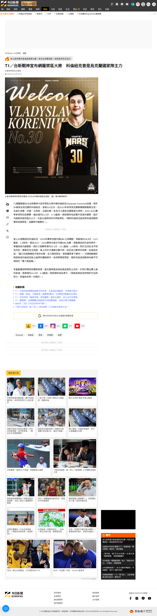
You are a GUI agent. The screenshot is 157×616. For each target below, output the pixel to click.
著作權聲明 (58, 603)
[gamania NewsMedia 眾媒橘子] (140, 611)
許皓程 (50, 335)
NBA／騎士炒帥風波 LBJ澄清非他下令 (23, 570)
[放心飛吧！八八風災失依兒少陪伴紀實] (29, 3)
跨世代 (39, 13)
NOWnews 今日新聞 (13, 53)
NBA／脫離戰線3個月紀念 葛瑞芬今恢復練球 (51, 500)
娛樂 (38, 9)
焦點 (8, 9)
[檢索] (148, 4)
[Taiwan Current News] (132, 4)
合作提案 (95, 599)
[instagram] (117, 4)
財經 (60, 9)
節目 (92, 9)
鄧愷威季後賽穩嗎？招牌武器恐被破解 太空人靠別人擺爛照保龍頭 (20, 501)
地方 (100, 9)
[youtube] (127, 4)
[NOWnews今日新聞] (9, 3)
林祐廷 (31, 335)
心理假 (71, 13)
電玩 (75, 9)
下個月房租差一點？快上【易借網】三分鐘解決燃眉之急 (74, 471)
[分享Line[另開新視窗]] (7, 211)
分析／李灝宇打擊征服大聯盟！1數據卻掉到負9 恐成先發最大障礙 (82, 530)
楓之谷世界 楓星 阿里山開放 (80, 398)
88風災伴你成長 (25, 13)
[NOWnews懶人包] (138, 4)
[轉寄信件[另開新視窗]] (7, 217)
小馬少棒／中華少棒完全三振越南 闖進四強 (51, 399)
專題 (30, 9)
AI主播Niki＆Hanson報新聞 (90, 13)
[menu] (2, 9)
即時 (15, 9)
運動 (45, 9)
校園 (107, 9)
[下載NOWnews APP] (143, 4)
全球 (53, 9)
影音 (85, 9)
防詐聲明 (57, 592)
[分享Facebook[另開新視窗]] (7, 204)
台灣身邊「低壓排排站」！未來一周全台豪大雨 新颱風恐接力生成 (51, 530)
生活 (67, 9)
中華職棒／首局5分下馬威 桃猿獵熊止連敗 (25, 470)
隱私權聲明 (58, 599)
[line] (122, 4)
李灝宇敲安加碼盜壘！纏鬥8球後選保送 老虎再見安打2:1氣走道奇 (20, 400)
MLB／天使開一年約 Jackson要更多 (68, 570)
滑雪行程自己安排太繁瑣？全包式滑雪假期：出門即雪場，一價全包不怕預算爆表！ (20, 431)
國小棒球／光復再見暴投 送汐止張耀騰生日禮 (82, 430)
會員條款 (95, 592)
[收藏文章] (7, 237)
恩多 (40, 335)
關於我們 (95, 596)
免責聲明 (57, 596)
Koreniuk (19, 335)
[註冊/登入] (154, 4)
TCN (49, 13)
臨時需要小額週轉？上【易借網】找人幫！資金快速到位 (82, 500)
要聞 (23, 9)
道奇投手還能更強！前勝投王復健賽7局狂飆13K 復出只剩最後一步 (51, 430)
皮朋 (60, 335)
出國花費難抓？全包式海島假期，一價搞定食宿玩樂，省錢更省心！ (20, 531)
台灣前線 (59, 13)
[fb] (112, 4)
